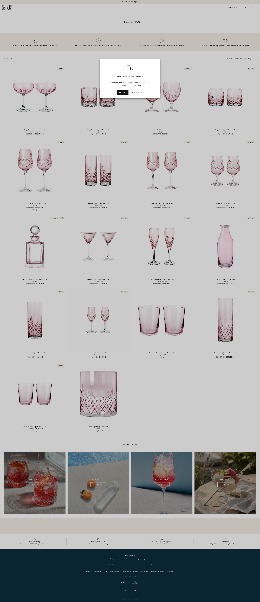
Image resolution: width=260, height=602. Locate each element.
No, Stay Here (136, 92)
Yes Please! (122, 92)
